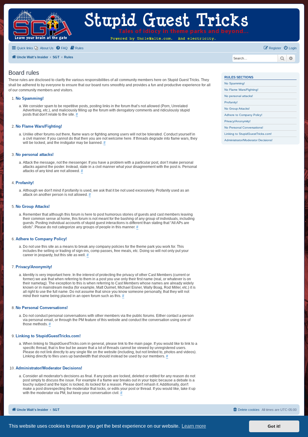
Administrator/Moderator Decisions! (248, 140)
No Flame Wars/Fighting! (241, 89)
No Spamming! (234, 83)
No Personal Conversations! (243, 127)
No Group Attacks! (237, 108)
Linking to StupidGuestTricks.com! (248, 133)
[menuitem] (44, 48)
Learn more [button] (194, 426)
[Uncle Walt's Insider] (13, 11)
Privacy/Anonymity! (237, 121)
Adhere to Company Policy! (243, 115)
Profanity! (231, 102)
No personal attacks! (238, 96)
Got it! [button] (274, 426)
